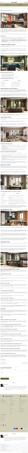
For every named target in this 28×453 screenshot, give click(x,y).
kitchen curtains (5, 315)
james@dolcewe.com (3, 400)
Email (15, 369)
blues (5, 48)
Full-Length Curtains (3, 449)
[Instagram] (3, 425)
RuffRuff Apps (24, 452)
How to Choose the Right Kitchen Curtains (6, 450)
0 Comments (5, 11)
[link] (7, 4)
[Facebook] (1, 425)
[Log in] (25, 2)
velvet (9, 248)
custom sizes (11, 314)
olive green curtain (24, 94)
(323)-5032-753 (5, 402)
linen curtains (4, 166)
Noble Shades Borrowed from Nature (5, 446)
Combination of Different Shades (5, 445)
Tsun (27, 452)
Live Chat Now (2, 401)
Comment (2, 372)
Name (1, 369)
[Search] (2, 2)
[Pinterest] (5, 425)
